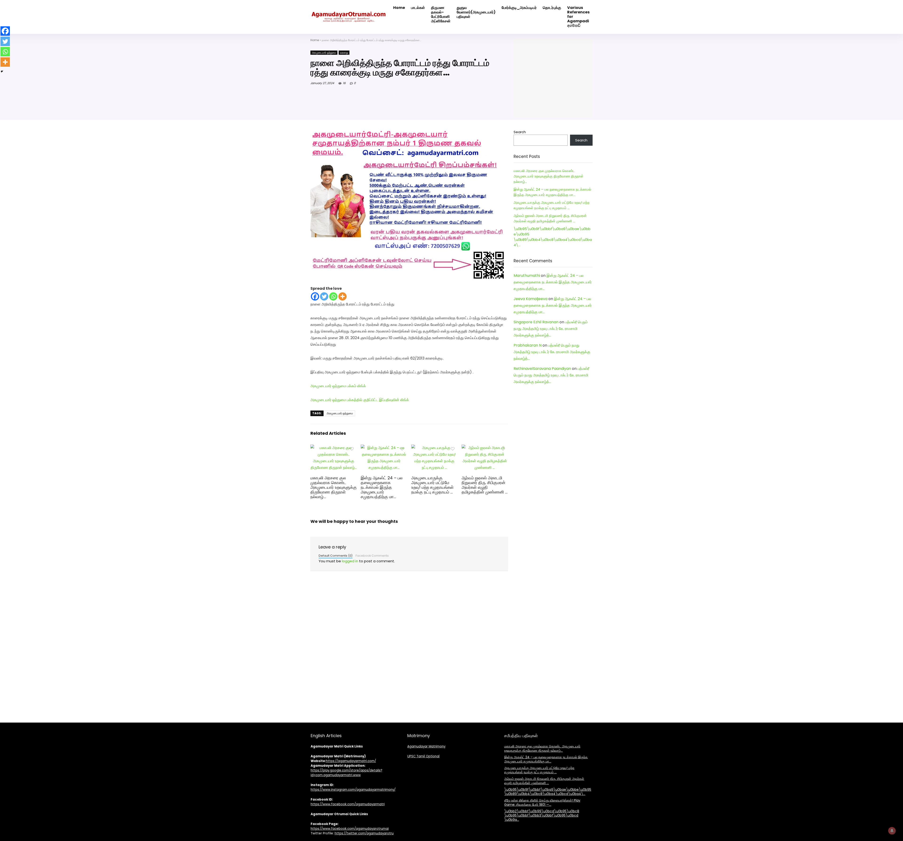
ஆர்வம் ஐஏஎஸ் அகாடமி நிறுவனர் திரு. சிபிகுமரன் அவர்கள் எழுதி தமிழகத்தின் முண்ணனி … (484, 485)
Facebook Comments (372, 556)
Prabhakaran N (528, 345)
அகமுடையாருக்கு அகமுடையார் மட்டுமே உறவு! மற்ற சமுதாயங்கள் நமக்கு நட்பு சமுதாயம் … (432, 485)
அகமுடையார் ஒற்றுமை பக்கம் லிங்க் (338, 386)
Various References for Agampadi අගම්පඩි (578, 16)
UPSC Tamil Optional (423, 756)
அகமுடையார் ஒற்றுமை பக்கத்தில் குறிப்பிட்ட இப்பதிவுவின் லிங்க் (359, 400)
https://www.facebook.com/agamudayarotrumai (350, 828)
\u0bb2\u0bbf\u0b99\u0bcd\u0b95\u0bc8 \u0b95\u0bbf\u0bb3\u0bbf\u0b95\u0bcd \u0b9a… (541, 815)
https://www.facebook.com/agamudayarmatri (348, 804)
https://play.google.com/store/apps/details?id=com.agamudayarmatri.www (346, 772)
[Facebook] (315, 296)
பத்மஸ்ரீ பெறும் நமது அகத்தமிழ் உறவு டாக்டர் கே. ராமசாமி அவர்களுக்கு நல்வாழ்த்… (551, 328)
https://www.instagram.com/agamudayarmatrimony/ (353, 789)
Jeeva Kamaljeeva (530, 298)
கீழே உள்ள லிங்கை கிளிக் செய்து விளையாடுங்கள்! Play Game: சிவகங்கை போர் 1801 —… (542, 802)
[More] (342, 296)
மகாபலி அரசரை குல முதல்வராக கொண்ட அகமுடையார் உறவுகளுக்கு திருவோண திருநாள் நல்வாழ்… (333, 487)
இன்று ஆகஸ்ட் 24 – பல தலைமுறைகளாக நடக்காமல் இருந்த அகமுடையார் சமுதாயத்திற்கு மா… (382, 487)
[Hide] (2, 71)
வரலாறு (344, 53)
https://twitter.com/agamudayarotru (364, 833)
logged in (350, 561)
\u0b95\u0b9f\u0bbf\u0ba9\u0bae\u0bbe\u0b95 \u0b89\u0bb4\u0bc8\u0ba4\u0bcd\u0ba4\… (547, 791)
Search (520, 131)
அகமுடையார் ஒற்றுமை (324, 53)
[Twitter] (324, 296)
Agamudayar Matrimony (426, 746)
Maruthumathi (527, 275)
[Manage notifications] (892, 830)
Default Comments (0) (335, 556)
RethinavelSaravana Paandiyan (542, 368)
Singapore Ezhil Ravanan (536, 322)
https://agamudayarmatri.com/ (351, 761)
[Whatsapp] (333, 296)
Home (314, 40)
